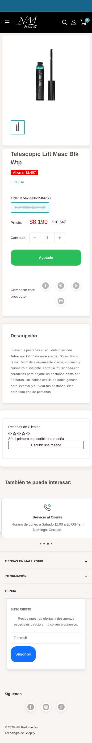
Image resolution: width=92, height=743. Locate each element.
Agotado (46, 257)
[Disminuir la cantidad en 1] (35, 238)
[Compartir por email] (61, 300)
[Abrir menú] (7, 22)
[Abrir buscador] (64, 22)
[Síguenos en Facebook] (30, 707)
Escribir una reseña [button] (46, 445)
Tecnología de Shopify (20, 733)
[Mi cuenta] (73, 22)
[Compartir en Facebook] (45, 285)
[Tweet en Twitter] (76, 285)
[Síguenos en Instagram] (46, 707)
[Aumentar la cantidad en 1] (60, 238)
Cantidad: (19, 238)
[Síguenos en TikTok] (61, 707)
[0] (83, 22)
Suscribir (23, 654)
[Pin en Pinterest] (61, 285)
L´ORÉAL (18, 182)
